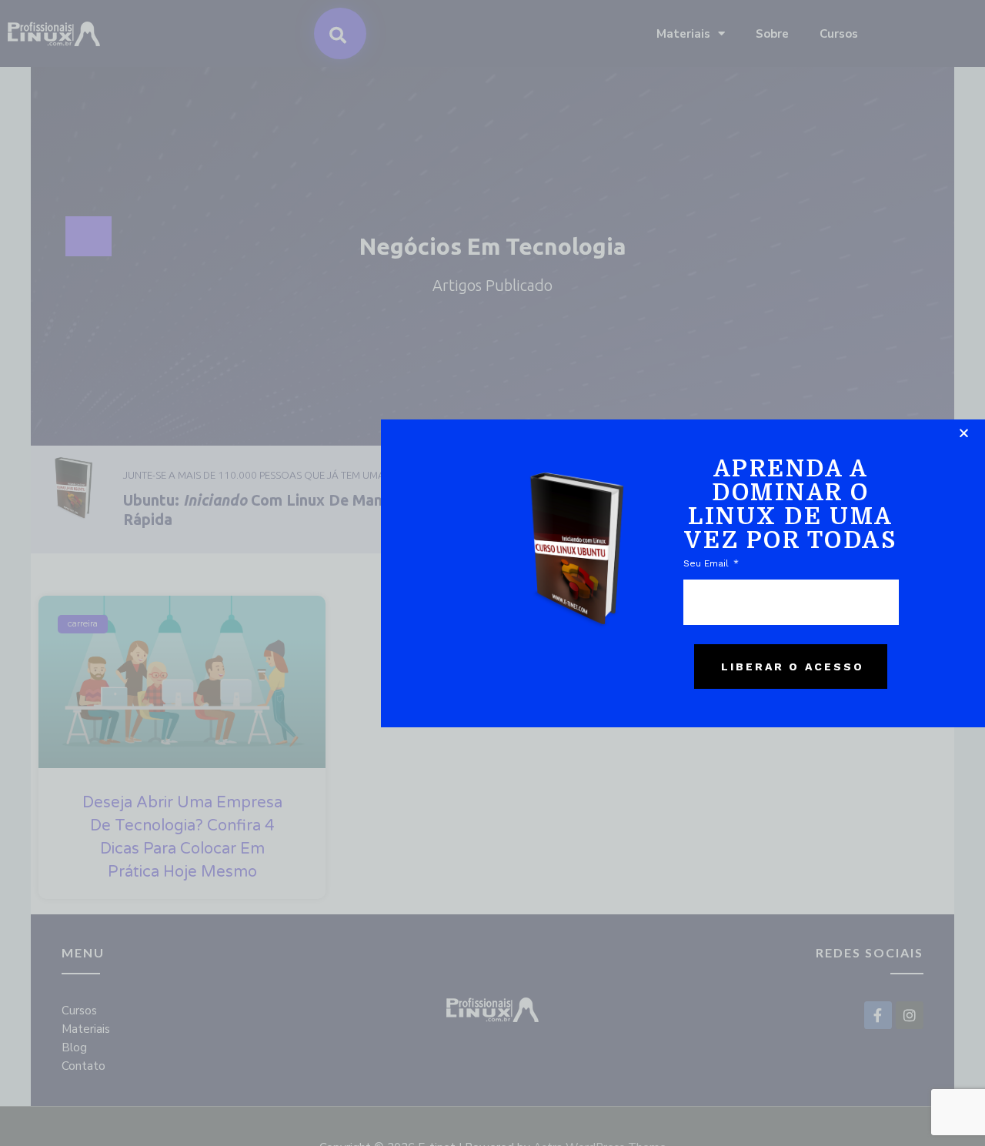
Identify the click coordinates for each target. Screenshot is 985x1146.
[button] (964, 433)
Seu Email (707, 563)
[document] (492, 573)
